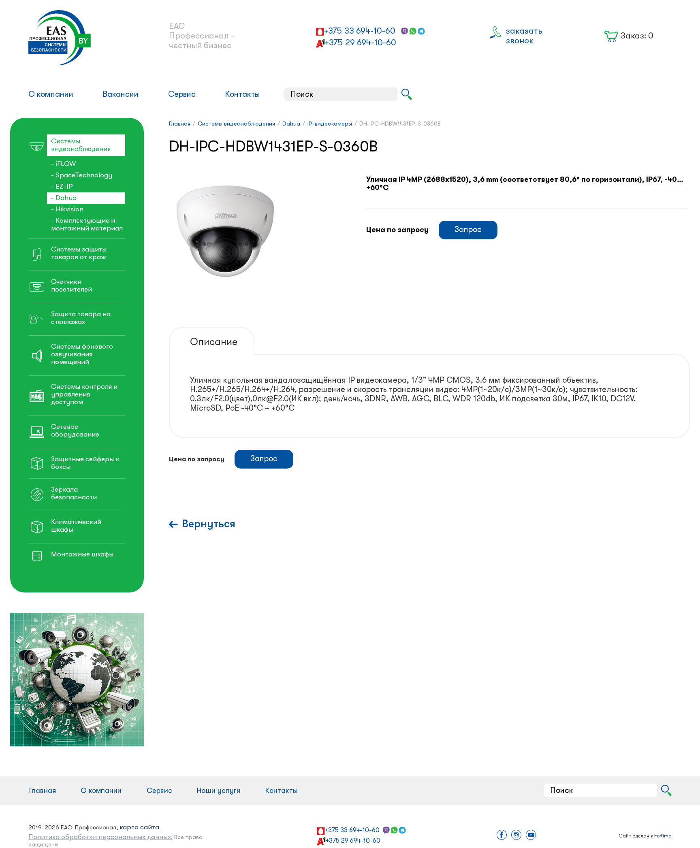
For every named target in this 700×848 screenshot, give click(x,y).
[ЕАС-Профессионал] (85, 37)
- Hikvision (67, 209)
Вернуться (208, 524)
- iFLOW (63, 164)
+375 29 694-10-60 (360, 42)
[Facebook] (502, 836)
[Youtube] (531, 836)
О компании (50, 94)
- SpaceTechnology (81, 175)
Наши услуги (219, 790)
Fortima (663, 836)
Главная (42, 790)
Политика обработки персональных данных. (100, 837)
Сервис (182, 94)
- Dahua (64, 198)
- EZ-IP (62, 186)
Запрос (468, 229)
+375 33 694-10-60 (359, 31)
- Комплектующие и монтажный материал (87, 224)
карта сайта (139, 827)
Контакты (242, 94)
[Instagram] (516, 836)
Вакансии (120, 94)
